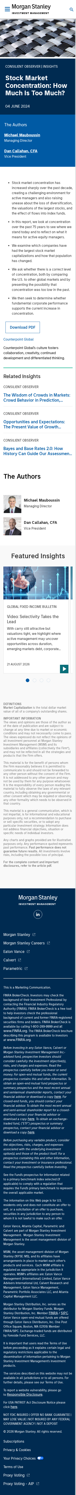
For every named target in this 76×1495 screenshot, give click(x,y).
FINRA (53, 1313)
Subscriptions (13, 1441)
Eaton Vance (13, 951)
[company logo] (31, 9)
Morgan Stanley (16, 934)
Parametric (12, 968)
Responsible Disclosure (24, 1395)
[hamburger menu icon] (7, 9)
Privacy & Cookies (17, 1450)
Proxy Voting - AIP (18, 1483)
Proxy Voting (13, 1475)
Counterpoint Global (18, 339)
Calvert (9, 960)
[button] (27, 680)
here (57, 1097)
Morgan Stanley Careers (24, 943)
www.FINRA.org (19, 1040)
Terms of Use (13, 1467)
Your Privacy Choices (20, 1458)
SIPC (64, 1313)
